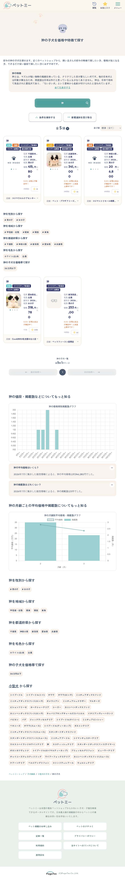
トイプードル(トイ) (35, 695)
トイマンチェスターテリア (85, 738)
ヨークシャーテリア (39, 707)
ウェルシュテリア (85, 763)
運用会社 (40, 855)
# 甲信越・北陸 (12, 232)
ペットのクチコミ (84, 826)
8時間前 (107, 191)
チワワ (51, 695)
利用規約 (40, 845)
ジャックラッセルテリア (41, 719)
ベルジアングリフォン (38, 763)
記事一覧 (40, 836)
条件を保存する (47, 117)
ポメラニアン (53, 701)
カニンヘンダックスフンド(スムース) (91, 756)
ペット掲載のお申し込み (40, 826)
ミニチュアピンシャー (93, 719)
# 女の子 (20, 220)
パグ (24, 719)
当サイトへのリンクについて (85, 845)
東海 (44, 610)
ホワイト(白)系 (12, 256)
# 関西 (36, 232)
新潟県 (35, 631)
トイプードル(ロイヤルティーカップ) (50, 750)
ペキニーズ (15, 726)
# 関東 (26, 232)
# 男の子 (9, 220)
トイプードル (16, 695)
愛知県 (45, 631)
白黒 (24, 256)
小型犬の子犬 (43, 774)
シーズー (57, 707)
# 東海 (45, 232)
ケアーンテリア (17, 763)
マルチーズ (95, 701)
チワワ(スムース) (32, 726)
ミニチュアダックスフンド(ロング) (26, 701)
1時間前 (66, 332)
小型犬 (14, 686)
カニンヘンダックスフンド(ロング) (26, 713)
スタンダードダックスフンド (62, 732)
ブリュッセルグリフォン (82, 750)
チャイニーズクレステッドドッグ (26, 756)
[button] (11, 169)
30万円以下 (10, 268)
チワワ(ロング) (65, 695)
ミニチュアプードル (60, 738)
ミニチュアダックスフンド (88, 695)
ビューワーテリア (106, 750)
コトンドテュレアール (63, 763)
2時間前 (66, 191)
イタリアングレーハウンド (100, 713)
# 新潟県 (34, 244)
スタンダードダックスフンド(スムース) (28, 738)
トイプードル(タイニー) (67, 719)
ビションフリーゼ (18, 707)
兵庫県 (55, 631)
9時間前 (26, 189)
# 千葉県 (9, 244)
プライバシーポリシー (85, 836)
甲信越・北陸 (16, 610)
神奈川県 (24, 631)
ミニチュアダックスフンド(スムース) (27, 732)
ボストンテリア (82, 726)
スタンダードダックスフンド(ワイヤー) (96, 744)
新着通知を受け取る (81, 117)
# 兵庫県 (58, 244)
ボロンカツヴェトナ (19, 750)
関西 (36, 610)
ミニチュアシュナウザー (74, 701)
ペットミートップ (16, 774)
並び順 (97, 128)
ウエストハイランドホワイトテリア (26, 744)
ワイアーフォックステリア (57, 756)
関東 (28, 610)
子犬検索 (31, 774)
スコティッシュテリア (63, 744)
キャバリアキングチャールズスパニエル (65, 713)
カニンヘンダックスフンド (77, 707)
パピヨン (14, 719)
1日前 (25, 330)
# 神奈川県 (21, 244)
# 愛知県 (46, 244)
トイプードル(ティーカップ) (57, 726)
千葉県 (13, 631)
